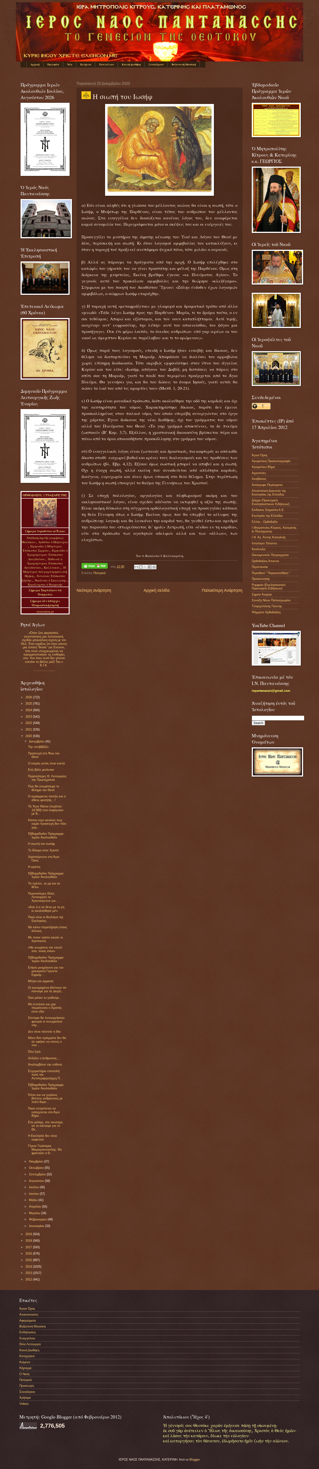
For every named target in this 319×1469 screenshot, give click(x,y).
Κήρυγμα (25, 1368)
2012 (29, 1279)
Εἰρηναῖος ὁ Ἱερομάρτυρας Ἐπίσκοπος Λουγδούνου (47, 554)
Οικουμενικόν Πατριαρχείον (270, 555)
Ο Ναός (24, 1374)
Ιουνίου (34, 1193)
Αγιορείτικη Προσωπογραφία (271, 461)
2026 (29, 697)
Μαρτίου (35, 1213)
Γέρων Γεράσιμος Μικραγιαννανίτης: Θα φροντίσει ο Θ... (45, 1149)
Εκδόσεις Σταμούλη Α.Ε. (268, 510)
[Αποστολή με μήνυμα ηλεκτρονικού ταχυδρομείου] (136, 567)
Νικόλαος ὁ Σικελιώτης (50, 580)
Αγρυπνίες (259, 473)
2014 (29, 1266)
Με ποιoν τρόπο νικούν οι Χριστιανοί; (45, 939)
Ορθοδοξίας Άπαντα (265, 561)
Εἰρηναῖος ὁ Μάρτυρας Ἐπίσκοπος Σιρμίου (42, 548)
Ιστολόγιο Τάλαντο (264, 543)
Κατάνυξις (259, 549)
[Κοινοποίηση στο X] (145, 567)
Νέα (69, 64)
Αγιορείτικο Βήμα (263, 467)
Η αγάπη (34, 867)
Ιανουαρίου (37, 1226)
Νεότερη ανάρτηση (94, 590)
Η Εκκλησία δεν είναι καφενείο (42, 1137)
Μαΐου (33, 1200)
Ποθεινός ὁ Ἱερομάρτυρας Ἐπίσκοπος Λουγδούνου (43, 563)
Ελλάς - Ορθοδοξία (265, 522)
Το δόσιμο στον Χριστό (43, 850)
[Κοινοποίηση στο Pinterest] (154, 567)
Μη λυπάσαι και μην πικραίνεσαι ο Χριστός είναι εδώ (45, 1007)
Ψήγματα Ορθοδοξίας (266, 612)
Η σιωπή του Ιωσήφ (41, 843)
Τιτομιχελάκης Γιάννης (267, 606)
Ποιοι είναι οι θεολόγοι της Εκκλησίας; (45, 918)
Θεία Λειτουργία (30, 1344)
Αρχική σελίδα (157, 590)
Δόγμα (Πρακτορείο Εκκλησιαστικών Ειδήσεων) (270, 502)
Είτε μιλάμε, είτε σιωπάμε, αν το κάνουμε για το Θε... (46, 1125)
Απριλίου (35, 1206)
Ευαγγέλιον (106, 64)
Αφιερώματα (27, 1320)
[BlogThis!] (140, 567)
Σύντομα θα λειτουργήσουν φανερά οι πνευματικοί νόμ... (46, 1021)
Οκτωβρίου (37, 1167)
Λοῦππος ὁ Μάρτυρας (53, 542)
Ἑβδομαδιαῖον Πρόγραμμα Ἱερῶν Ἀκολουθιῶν (46, 835)
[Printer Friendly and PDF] (95, 566)
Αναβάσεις (259, 479)
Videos (24, 1403)
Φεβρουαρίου (38, 1219)
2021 (29, 729)
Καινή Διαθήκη (131, 64)
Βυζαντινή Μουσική (184, 64)
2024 (29, 710)
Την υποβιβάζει (38, 747)
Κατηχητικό (27, 1356)
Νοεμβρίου (36, 1161)
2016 (29, 1253)
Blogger (194, 1459)
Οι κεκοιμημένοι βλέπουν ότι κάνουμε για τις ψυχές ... (47, 989)
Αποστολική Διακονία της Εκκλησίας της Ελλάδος (269, 492)
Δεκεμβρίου (37, 741)
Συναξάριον (156, 64)
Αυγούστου (37, 1181)
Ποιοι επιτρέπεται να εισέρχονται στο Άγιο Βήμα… (44, 1112)
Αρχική (35, 64)
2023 (29, 716)
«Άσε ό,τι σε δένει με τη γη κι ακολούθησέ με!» (46, 908)
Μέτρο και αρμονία (40, 981)
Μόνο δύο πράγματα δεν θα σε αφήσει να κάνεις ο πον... (47, 1041)
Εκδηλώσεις (27, 1332)
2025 (29, 703)
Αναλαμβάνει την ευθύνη (45, 1064)
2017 (29, 1247)
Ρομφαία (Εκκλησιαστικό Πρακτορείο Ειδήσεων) (268, 586)
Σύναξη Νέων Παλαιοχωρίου (44, 671)
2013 (29, 1273)
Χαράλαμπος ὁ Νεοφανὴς (45, 584)
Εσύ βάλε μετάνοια (41, 769)
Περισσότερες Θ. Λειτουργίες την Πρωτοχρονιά (47, 777)
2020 (29, 736)
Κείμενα (85, 64)
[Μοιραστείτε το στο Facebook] (149, 567)
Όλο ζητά (34, 1051)
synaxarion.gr (45, 611)
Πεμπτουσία (260, 567)
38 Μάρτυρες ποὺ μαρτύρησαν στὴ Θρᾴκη (45, 571)
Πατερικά (99, 573)
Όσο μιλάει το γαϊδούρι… (45, 997)
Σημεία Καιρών (262, 594)
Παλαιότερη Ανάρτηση (222, 590)
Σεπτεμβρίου (38, 1174)
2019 (29, 1234)
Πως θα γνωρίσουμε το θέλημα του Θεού (43, 788)
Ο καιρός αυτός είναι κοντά (46, 763)
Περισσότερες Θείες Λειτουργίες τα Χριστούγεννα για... (43, 897)
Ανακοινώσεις (28, 1314)
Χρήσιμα (25, 1397)
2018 (29, 1240)
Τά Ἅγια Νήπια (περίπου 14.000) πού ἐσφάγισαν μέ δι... (46, 810)
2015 (29, 1260)
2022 (29, 723)
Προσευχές (26, 1385)
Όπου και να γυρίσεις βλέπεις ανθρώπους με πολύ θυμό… (45, 1098)
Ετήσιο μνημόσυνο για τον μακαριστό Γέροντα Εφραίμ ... (46, 971)
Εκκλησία (53, 64)
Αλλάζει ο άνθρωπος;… (44, 1058)
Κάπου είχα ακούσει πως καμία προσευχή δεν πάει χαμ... (47, 823)
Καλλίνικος (52, 567)
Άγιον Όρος (259, 455)
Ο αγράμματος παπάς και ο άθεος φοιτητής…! (47, 798)
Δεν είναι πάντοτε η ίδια (44, 1031)
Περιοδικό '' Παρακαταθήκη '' (271, 573)
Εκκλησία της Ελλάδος (267, 515)
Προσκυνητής (261, 579)
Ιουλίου (34, 1187)
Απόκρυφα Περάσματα (267, 485)
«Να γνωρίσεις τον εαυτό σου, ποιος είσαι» (45, 949)
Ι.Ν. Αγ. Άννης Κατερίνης (269, 537)
